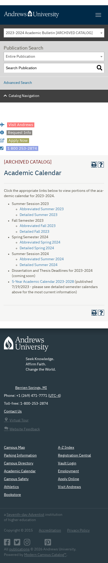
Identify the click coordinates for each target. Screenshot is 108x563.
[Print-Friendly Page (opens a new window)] (94, 164)
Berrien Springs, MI (31, 388)
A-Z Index (66, 448)
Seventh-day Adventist (25, 515)
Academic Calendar (20, 471)
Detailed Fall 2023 (34, 232)
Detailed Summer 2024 (38, 265)
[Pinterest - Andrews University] (48, 544)
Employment (68, 471)
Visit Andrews (69, 487)
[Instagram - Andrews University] (27, 544)
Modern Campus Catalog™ (45, 555)
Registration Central (74, 455)
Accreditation (50, 530)
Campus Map (14, 448)
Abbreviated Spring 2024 (40, 242)
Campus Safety (16, 479)
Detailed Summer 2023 (38, 215)
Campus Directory (18, 463)
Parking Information (20, 455)
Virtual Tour (19, 420)
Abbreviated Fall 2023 (38, 226)
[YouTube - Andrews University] (37, 544)
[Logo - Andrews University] (26, 346)
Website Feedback (24, 429)
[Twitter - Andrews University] (17, 544)
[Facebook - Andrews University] (7, 544)
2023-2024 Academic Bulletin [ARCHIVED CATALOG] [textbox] (49, 33)
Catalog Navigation (24, 96)
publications (19, 549)
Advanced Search (18, 83)
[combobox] (54, 32)
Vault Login (67, 463)
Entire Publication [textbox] (20, 56)
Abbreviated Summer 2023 (42, 209)
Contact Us (13, 411)
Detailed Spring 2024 (37, 248)
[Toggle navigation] (98, 14)
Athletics (11, 487)
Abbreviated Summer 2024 (42, 259)
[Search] (99, 68)
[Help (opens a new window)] (101, 164)
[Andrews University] (54, 14)
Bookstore (12, 495)
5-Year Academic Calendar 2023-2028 (43, 282)
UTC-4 (54, 396)
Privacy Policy (78, 530)
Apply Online (68, 479)
